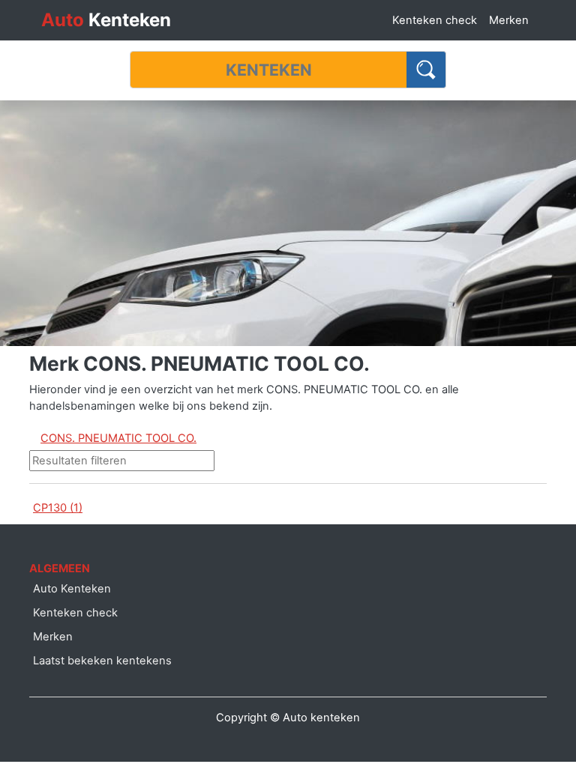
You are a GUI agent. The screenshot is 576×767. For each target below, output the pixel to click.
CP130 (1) (57, 508)
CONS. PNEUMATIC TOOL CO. (118, 438)
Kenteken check (434, 20)
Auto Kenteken (72, 588)
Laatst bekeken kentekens (102, 660)
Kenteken (106, 20)
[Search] (426, 69)
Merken (509, 20)
